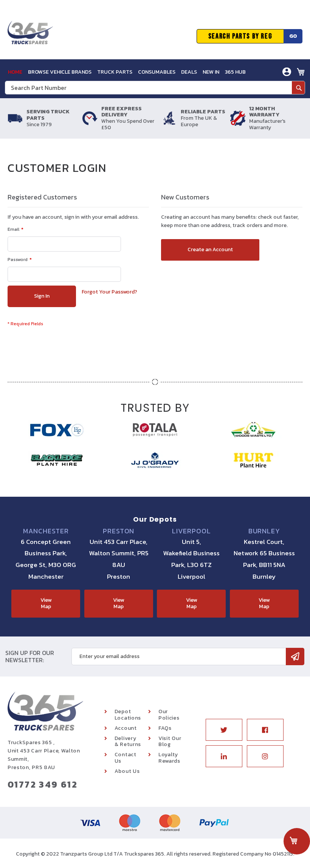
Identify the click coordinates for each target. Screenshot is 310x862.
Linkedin (224, 756)
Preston (118, 531)
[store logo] (30, 36)
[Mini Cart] (301, 71)
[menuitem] (15, 72)
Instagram (265, 756)
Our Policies (169, 715)
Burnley (264, 531)
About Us (127, 771)
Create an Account (259, 101)
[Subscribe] (295, 656)
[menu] (127, 72)
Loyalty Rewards (169, 758)
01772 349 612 (43, 784)
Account (126, 728)
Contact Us (125, 758)
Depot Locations (128, 715)
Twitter (224, 730)
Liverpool (191, 531)
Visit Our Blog (169, 741)
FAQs (165, 728)
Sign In (244, 89)
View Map (45, 603)
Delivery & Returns (128, 741)
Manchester (46, 531)
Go (293, 36)
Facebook (265, 730)
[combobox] (155, 87)
